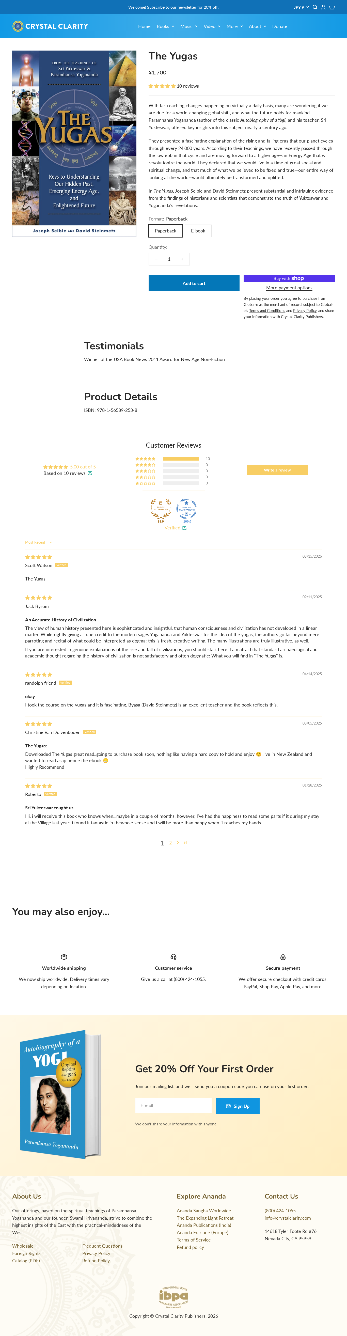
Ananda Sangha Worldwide (204, 1210)
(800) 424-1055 (280, 1210)
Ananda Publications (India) (204, 1225)
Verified (172, 527)
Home (144, 26)
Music (186, 26)
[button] (163, 86)
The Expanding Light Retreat (205, 1218)
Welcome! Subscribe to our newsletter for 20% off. (173, 7)
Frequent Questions (102, 1246)
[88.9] (161, 509)
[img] (38, 557)
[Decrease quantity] (156, 259)
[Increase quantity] (182, 259)
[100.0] (186, 509)
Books (163, 26)
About (255, 26)
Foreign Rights (26, 1253)
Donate (279, 26)
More (232, 26)
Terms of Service (194, 1240)
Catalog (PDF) (26, 1260)
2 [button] (170, 842)
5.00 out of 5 (83, 466)
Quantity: (158, 247)
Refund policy (190, 1247)
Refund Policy (96, 1260)
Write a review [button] (277, 469)
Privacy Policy (96, 1253)
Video (209, 26)
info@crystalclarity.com (288, 1218)
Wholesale (23, 1246)
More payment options (289, 287)
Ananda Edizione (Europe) (202, 1232)
